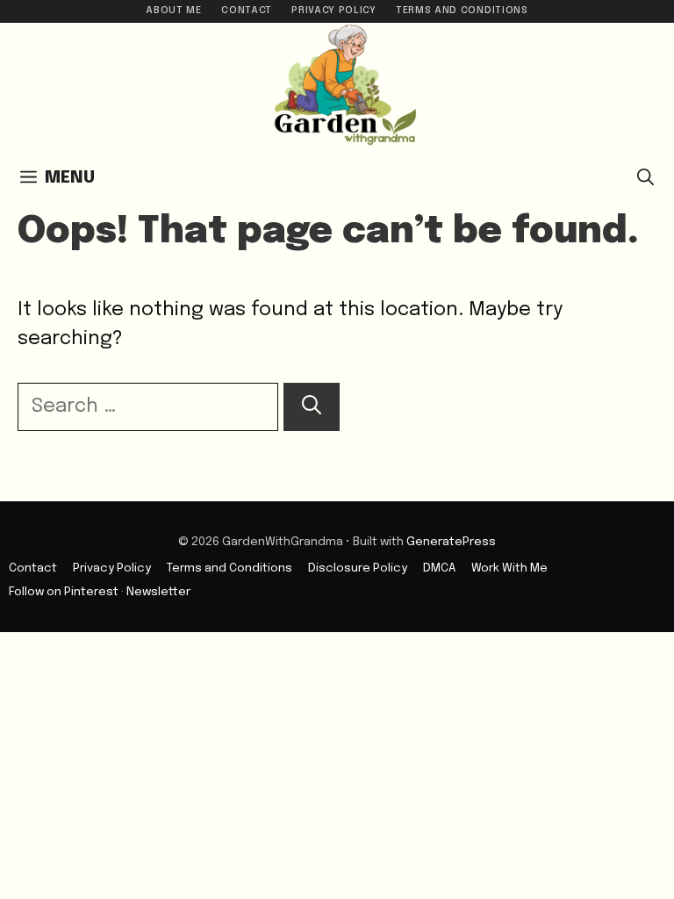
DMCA (439, 568)
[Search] (311, 407)
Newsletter (158, 592)
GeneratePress (451, 542)
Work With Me (509, 568)
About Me (173, 10)
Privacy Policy (333, 10)
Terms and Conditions (461, 10)
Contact (246, 10)
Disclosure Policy (357, 568)
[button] (645, 178)
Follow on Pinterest (63, 592)
